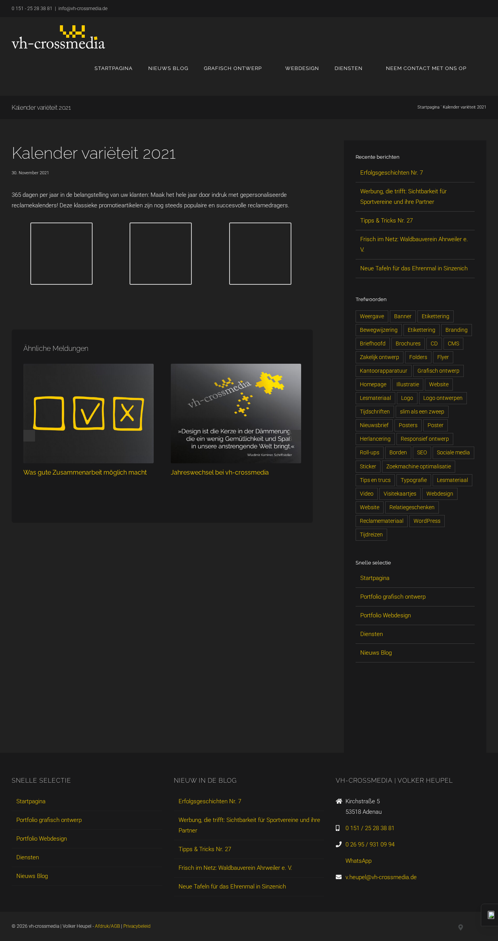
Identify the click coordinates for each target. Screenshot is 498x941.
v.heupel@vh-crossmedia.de (381, 877)
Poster (436, 425)
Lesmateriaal (375, 398)
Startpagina (428, 107)
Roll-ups (369, 452)
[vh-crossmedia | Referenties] (61, 227)
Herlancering (375, 439)
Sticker (368, 466)
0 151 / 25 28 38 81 (370, 828)
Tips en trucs (375, 480)
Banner (403, 316)
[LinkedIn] (359, 732)
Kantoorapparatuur (383, 371)
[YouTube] (386, 732)
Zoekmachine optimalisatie (418, 466)
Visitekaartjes (400, 494)
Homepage (373, 384)
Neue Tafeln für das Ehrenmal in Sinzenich (414, 268)
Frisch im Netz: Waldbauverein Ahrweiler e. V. (235, 867)
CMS (453, 343)
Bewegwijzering (379, 330)
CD (434, 343)
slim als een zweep (422, 411)
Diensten (371, 634)
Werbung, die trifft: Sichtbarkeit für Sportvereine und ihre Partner (249, 825)
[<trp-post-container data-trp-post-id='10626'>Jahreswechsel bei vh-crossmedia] (236, 367)
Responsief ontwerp (425, 439)
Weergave (372, 316)
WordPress (427, 521)
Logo (407, 398)
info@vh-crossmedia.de (82, 8)
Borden (398, 452)
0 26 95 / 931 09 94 (370, 844)
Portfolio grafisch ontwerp (393, 596)
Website (439, 384)
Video (367, 494)
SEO (422, 452)
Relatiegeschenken (412, 507)
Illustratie (407, 384)
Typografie (414, 480)
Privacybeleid (137, 926)
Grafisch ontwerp (438, 371)
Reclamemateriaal (381, 521)
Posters (408, 425)
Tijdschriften (375, 411)
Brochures (408, 343)
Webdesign (439, 494)
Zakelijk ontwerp (379, 357)
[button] (484, 68)
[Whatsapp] (399, 732)
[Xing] (372, 732)
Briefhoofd (373, 343)
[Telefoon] (425, 732)
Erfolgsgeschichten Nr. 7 (391, 172)
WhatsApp (358, 860)
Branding (456, 330)
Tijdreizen (371, 534)
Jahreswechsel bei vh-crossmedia (220, 472)
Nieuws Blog (376, 652)
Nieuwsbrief (374, 425)
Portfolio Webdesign (385, 615)
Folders (418, 357)
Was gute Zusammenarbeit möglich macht (85, 472)
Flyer (443, 357)
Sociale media (453, 452)
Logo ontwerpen (443, 398)
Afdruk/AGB (107, 926)
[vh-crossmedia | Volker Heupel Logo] (58, 37)
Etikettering (435, 316)
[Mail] (412, 732)
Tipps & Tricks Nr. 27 (386, 220)
